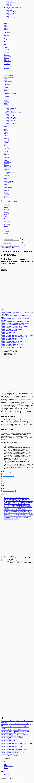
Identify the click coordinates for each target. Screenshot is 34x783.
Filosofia (6, 44)
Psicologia (6, 92)
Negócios (7, 231)
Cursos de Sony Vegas (10, 17)
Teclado (6, 78)
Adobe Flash (7, 61)
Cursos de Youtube (9, 16)
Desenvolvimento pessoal (12, 246)
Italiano (6, 28)
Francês (6, 26)
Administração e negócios (10, 93)
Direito (6, 87)
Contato (6, 768)
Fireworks (6, 58)
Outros (6, 235)
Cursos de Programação (10, 2)
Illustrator (6, 59)
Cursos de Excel (8, 4)
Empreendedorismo (9, 66)
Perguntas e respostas (9, 766)
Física (5, 38)
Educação (7, 209)
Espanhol (6, 25)
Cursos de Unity (8, 8)
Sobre (5, 765)
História (6, 40)
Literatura (6, 46)
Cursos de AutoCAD (9, 10)
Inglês (5, 23)
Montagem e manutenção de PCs (12, 7)
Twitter (6, 776)
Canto (5, 80)
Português (6, 35)
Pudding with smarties (15, 513)
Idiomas (7, 207)
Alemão (6, 29)
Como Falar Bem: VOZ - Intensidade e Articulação (18, 503)
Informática (8, 205)
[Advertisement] (17, 289)
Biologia (6, 41)
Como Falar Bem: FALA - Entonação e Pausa (17, 504)
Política (6, 90)
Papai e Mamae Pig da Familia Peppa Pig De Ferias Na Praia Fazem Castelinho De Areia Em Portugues (18, 514)
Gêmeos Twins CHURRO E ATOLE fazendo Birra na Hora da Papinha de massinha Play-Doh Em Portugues (18, 511)
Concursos (6, 89)
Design (7, 212)
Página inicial (7, 221)
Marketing (6, 68)
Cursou (2, 246)
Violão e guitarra (8, 75)
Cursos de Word (8, 5)
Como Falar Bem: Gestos (14, 499)
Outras (6, 216)
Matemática (7, 37)
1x (1, 478)
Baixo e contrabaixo (9, 77)
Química (6, 47)
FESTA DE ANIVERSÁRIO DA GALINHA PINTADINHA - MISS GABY (18, 508)
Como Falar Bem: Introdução (11, 498)
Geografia (6, 43)
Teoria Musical (8, 81)
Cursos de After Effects (10, 13)
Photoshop (6, 55)
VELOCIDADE (9, 556)
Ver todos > (7, 20)
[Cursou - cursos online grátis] (9, 201)
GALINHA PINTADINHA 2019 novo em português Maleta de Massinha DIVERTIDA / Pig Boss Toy (17, 517)
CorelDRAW (7, 56)
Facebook (6, 774)
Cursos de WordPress (9, 14)
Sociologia (6, 49)
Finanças (6, 69)
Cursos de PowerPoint (10, 11)
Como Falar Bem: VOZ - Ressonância (16, 502)
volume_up (2, 476)
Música (7, 214)
